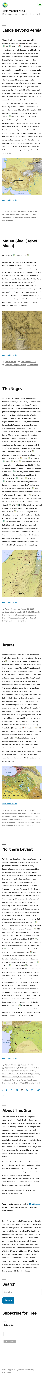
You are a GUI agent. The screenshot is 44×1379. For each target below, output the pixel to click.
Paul (28, 1080)
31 (12, 1090)
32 (17, 1090)
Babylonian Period (12, 612)
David (22, 612)
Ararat (8, 645)
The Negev (12, 388)
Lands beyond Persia (21, 30)
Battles (36, 1068)
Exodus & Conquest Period (15, 365)
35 (32, 1090)
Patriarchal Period (9, 621)
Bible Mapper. (34, 1204)
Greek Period (10, 214)
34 (27, 1090)
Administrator (10, 211)
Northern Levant (17, 849)
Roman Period (7, 220)
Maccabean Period (23, 214)
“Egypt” (12, 292)
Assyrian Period (11, 813)
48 (38, 1090)
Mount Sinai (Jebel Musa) (19, 243)
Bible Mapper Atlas (13, 10)
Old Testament (17, 217)
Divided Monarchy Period (18, 1071)
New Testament (8, 822)
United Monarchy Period (24, 825)
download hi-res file (9, 200)
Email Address (8, 1329)
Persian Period (30, 217)
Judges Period (19, 819)
